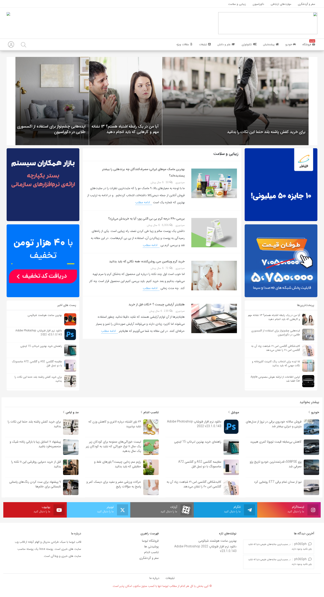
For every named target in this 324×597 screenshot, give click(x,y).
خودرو (314, 412)
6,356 (165, 225)
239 (166, 311)
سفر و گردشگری (149, 558)
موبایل (234, 412)
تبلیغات (170, 578)
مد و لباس (71, 412)
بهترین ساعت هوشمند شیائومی (217, 540)
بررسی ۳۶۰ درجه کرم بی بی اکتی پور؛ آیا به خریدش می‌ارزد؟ (146, 218)
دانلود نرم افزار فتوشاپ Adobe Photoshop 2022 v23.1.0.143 (205, 549)
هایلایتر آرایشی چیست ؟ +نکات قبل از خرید (156, 304)
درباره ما (154, 578)
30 (167, 182)
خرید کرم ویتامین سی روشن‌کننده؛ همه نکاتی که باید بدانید (147, 261)
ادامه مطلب (143, 202)
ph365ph (300, 544)
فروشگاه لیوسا (150, 540)
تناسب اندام (151, 412)
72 (167, 268)
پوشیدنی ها (151, 546)
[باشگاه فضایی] (267, 23)
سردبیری (180, 182)
